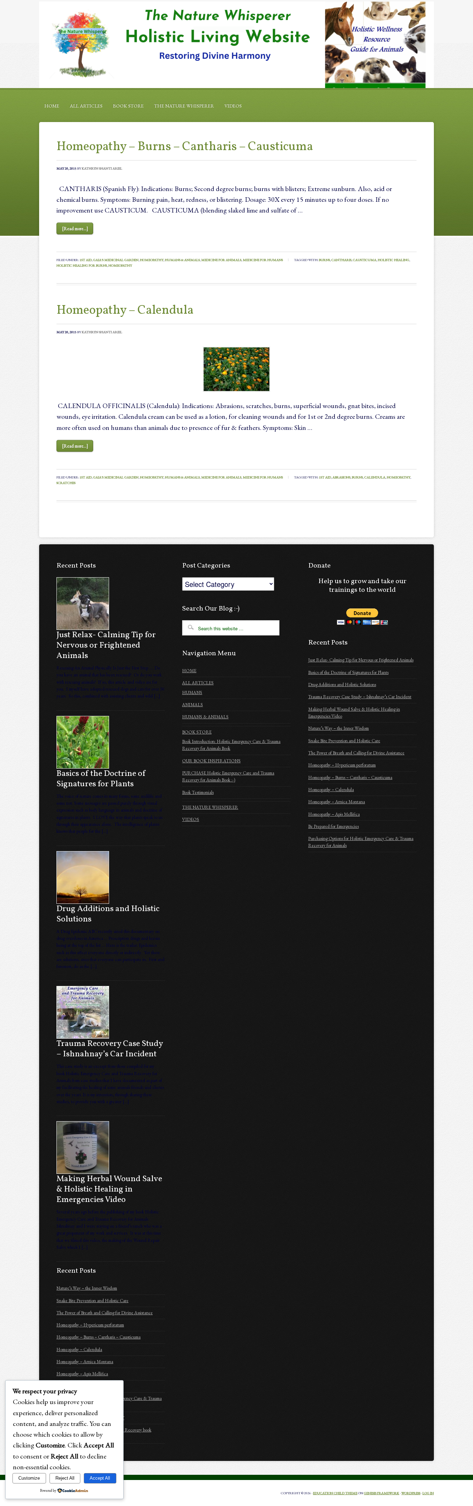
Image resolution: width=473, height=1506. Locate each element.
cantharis (341, 260)
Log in (428, 1493)
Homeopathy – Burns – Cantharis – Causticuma (184, 147)
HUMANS (192, 692)
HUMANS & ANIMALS (205, 717)
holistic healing (393, 260)
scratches (65, 483)
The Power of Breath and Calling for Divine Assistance (104, 1313)
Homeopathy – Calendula (125, 310)
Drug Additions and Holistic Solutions (108, 914)
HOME (51, 106)
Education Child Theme (335, 1493)
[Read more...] (75, 229)
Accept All (100, 1478)
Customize (29, 1478)
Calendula (374, 477)
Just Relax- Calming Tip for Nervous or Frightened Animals (106, 645)
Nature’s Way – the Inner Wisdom (86, 1288)
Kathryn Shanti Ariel (102, 168)
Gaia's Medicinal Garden (116, 260)
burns (324, 260)
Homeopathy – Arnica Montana (84, 1362)
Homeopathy (151, 260)
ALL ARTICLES (86, 106)
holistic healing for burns (81, 265)
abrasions (341, 477)
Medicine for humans (263, 260)
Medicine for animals (221, 260)
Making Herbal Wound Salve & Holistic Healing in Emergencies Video (109, 1189)
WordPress (410, 1493)
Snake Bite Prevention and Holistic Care (92, 1301)
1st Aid (86, 260)
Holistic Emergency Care (236, 44)
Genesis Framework (381, 1493)
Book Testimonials (198, 792)
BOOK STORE (128, 106)
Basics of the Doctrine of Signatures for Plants (101, 779)
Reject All (64, 1478)
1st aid (325, 477)
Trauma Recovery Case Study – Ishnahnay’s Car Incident (109, 1049)
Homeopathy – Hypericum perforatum (90, 1325)
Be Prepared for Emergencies (333, 826)
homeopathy (120, 265)
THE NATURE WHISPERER (184, 106)
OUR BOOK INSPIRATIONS (211, 761)
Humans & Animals (182, 260)
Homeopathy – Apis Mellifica (82, 1374)
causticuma (364, 260)
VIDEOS (233, 106)
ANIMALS (192, 705)
